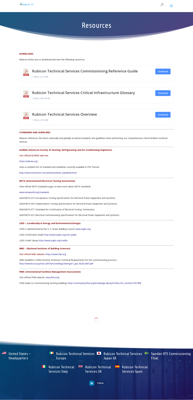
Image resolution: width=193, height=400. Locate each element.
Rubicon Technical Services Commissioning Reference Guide (85, 70)
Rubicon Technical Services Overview (64, 114)
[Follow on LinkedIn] (91, 383)
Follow (100, 383)
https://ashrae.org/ (28, 161)
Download (163, 71)
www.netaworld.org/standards (34, 192)
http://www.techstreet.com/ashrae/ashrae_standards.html (48, 172)
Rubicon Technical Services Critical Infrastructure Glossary (83, 92)
